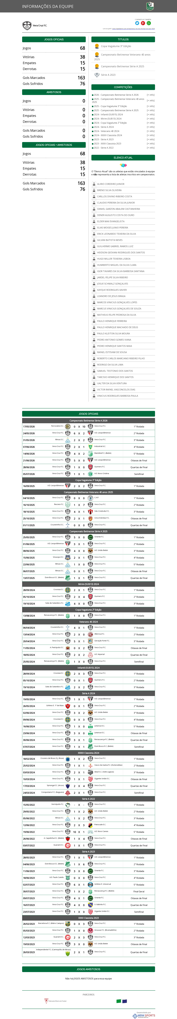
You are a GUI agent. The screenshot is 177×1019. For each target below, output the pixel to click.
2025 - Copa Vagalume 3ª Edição (110, 106)
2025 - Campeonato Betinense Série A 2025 (116, 110)
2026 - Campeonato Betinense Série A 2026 (116, 94)
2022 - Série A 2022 (104, 147)
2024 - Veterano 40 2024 (106, 131)
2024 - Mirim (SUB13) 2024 (107, 118)
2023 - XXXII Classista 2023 (107, 143)
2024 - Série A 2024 (104, 126)
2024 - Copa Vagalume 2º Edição (110, 122)
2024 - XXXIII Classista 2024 (108, 135)
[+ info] (150, 94)
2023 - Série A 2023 (104, 139)
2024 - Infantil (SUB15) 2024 (108, 114)
